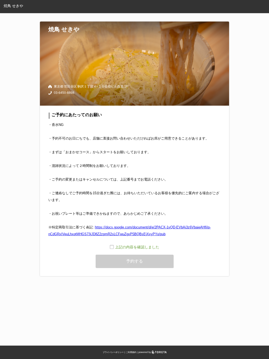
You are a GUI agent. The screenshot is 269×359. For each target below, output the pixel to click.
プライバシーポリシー (113, 352)
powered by (145, 352)
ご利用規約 (131, 352)
